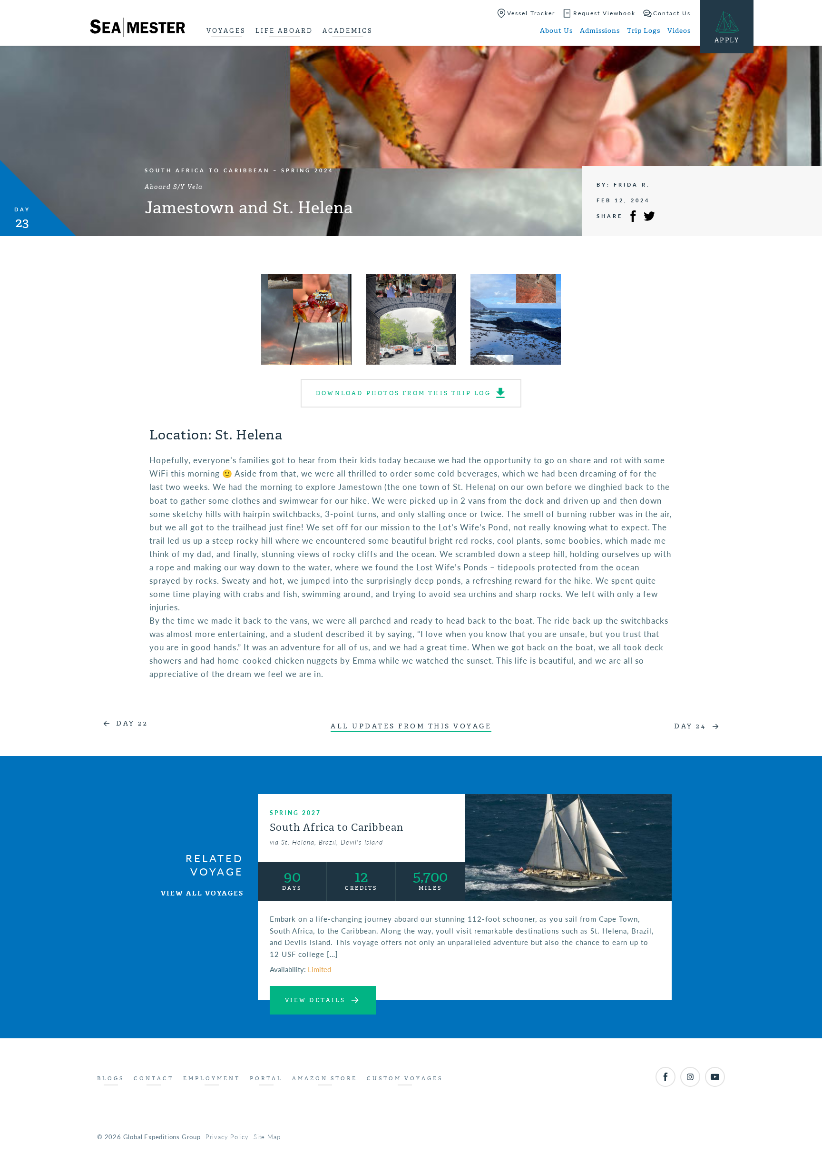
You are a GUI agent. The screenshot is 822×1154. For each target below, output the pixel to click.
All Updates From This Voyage (411, 726)
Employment (211, 1078)
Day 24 (690, 726)
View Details (315, 1000)
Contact (154, 1078)
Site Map (267, 1137)
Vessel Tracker (531, 13)
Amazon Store (324, 1078)
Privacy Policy (227, 1137)
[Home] (137, 29)
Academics (348, 31)
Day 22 (132, 723)
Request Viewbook (604, 13)
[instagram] (690, 1077)
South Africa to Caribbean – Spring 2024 (239, 170)
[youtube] (715, 1077)
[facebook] (665, 1077)
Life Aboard (284, 31)
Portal (266, 1078)
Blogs (110, 1078)
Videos (679, 30)
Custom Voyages (405, 1078)
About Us (556, 30)
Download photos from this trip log (403, 393)
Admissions (600, 30)
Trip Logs (643, 30)
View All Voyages (202, 893)
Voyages (226, 31)
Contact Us (672, 13)
